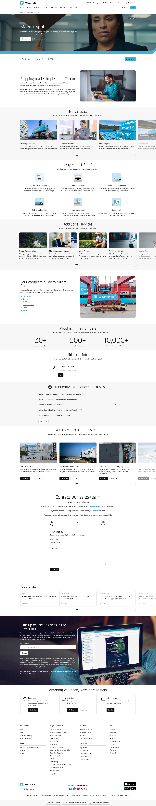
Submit (24, 653)
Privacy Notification (41, 666)
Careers (112, 730)
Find (60, 375)
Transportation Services (32, 12)
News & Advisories (86, 730)
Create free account (40, 39)
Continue (55, 569)
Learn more (36, 478)
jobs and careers (94, 511)
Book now (103, 478)
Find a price (72, 710)
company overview (53, 662)
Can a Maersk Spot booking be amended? (55, 415)
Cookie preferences (88, 795)
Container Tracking (26, 735)
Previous (128, 155)
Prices (22, 7)
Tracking (45, 7)
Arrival (25, 311)
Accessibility (114, 750)
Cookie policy (75, 795)
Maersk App (84, 750)
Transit (25, 308)
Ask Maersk (90, 3)
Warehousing (54, 741)
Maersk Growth (115, 753)
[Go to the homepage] (28, 786)
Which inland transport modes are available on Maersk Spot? (62, 394)
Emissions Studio (85, 759)
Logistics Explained (86, 738)
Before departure (28, 305)
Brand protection (101, 795)
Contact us (25, 478)
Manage (53, 7)
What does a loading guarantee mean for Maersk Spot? (60, 410)
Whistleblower (46, 795)
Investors (113, 735)
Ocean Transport (55, 730)
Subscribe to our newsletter (100, 803)
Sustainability (114, 747)
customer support (92, 515)
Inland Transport (55, 735)
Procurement (114, 738)
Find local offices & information (76, 803)
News (23, 593)
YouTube (78, 788)
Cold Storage (54, 762)
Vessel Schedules (25, 738)
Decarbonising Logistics (57, 767)
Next (133, 155)
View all (52, 774)
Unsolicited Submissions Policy (119, 795)
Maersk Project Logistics (58, 756)
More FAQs (43, 421)
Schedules (37, 7)
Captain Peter (84, 756)
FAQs (52, 59)
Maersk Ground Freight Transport (60, 764)
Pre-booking (27, 296)
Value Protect (54, 770)
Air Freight (53, 744)
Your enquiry (54, 548)
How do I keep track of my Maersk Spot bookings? (58, 399)
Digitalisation (65, 593)
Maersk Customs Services (58, 733)
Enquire (110, 710)
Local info (40, 59)
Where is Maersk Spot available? (51, 405)
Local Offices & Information (29, 748)
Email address (24, 644)
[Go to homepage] (28, 3)
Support (120, 3)
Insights (82, 735)
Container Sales (115, 741)
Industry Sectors (85, 733)
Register (124, 7)
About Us (113, 733)
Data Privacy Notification (61, 795)
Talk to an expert (54, 803)
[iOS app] (130, 784)
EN (100, 3)
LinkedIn (70, 788)
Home (22, 12)
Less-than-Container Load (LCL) (60, 750)
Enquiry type (54, 539)
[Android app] (130, 788)
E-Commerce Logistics (57, 747)
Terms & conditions (33, 795)
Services (62, 7)
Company (73, 7)
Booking (25, 299)
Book (28, 7)
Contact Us (131, 3)
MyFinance (83, 748)
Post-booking (27, 302)
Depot (52, 759)
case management (94, 506)
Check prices (26, 39)
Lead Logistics (54, 738)
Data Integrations (85, 753)
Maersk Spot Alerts (75, 213)
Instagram (85, 788)
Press (112, 744)
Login (132, 7)
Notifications (108, 2)
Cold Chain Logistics (56, 753)
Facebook (74, 788)
